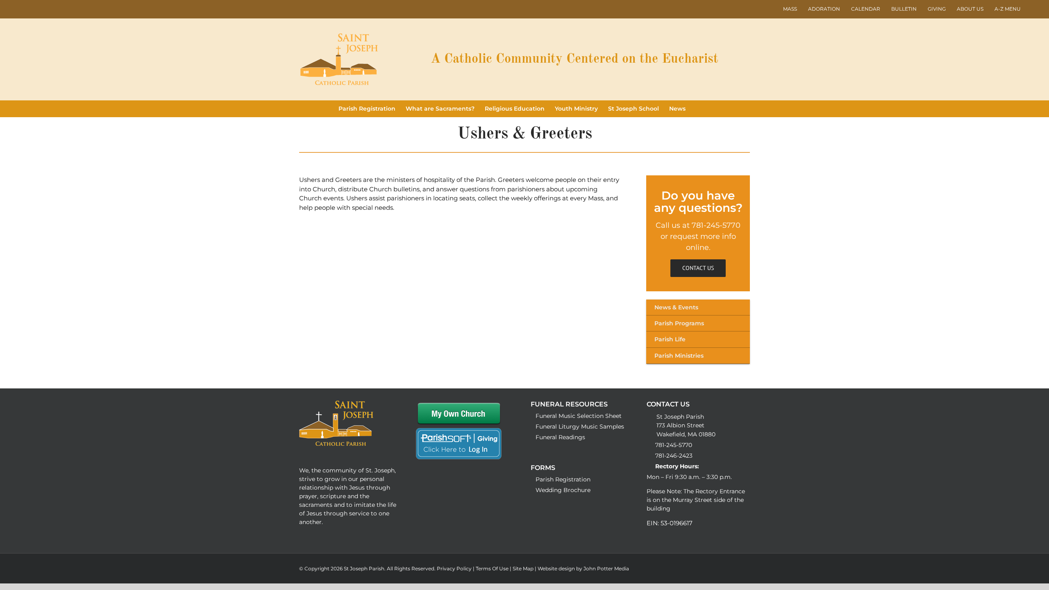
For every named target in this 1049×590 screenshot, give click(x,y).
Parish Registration (563, 479)
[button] (698, 108)
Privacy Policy (455, 568)
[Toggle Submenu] (698, 307)
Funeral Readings (560, 437)
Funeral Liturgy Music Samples (580, 426)
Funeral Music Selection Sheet (579, 416)
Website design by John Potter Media (583, 568)
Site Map (524, 568)
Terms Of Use (493, 568)
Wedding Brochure (563, 490)
